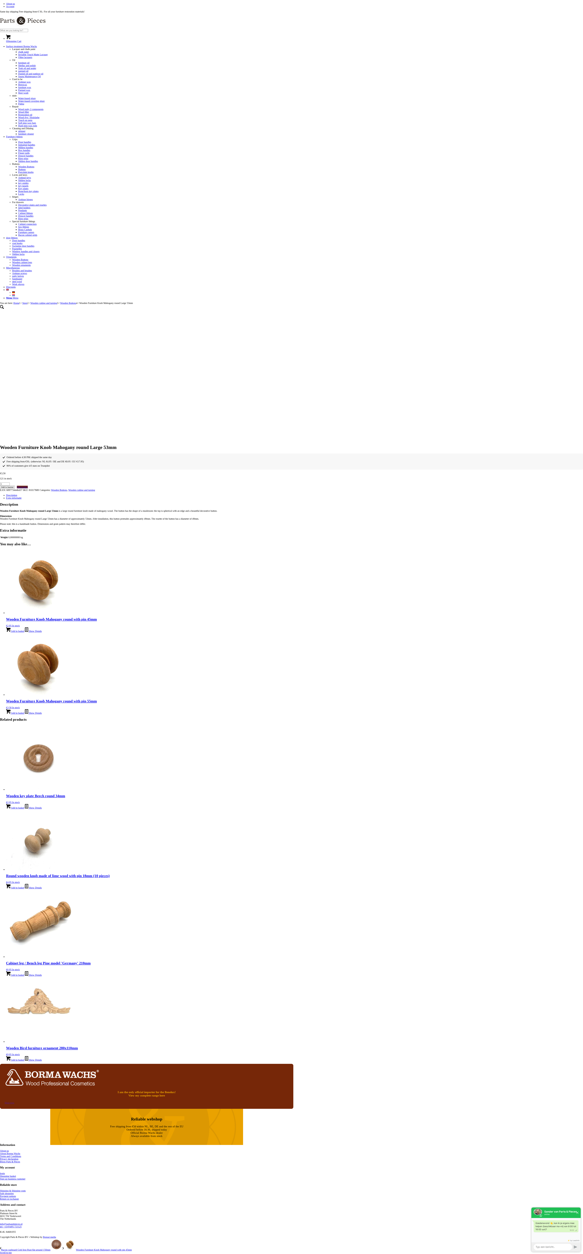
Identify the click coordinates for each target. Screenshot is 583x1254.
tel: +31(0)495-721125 (11, 1226)
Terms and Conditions (10, 1156)
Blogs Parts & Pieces (10, 1161)
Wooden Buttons (59, 490)
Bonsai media (49, 1237)
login (2, 1173)
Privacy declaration (9, 1159)
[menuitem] (294, 3)
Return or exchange (9, 1199)
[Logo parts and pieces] (23, 27)
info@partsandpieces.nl (11, 1224)
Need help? (22, 487)
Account (10, 6)
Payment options (8, 1196)
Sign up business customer (12, 1179)
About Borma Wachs (10, 1153)
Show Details (35, 631)
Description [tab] (11, 495)
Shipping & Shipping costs (13, 1190)
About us (10, 3)
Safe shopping (7, 1193)
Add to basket (7, 487)
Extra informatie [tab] (14, 498)
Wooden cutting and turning (81, 490)
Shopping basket (8, 1176)
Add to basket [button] (17, 631)
